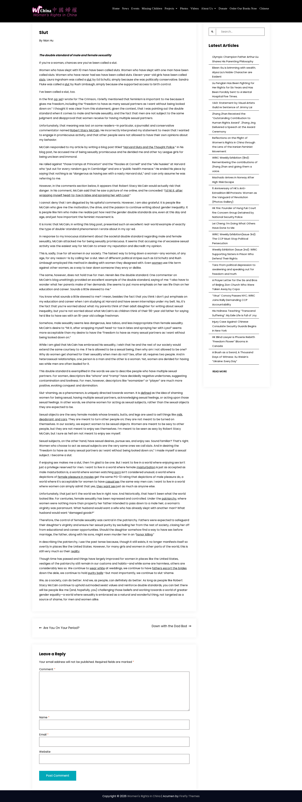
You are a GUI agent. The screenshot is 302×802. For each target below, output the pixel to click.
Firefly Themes (189, 796)
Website (45, 752)
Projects (169, 8)
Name (44, 717)
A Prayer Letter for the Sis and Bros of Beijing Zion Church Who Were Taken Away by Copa (234, 284)
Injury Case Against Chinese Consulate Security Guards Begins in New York (234, 326)
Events (135, 8)
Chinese (264, 8)
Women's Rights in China (144, 796)
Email (44, 735)
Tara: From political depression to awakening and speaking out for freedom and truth (234, 269)
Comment (47, 669)
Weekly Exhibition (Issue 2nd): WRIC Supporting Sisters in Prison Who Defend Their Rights (234, 254)
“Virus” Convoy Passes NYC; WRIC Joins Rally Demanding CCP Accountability (233, 300)
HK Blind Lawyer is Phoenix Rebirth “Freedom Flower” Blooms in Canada (233, 341)
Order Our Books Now (243, 8)
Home (116, 8)
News (125, 8)
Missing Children (152, 8)
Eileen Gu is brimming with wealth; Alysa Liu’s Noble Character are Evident (234, 72)
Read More (220, 371)
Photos (184, 8)
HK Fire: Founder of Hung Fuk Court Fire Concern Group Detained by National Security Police (234, 212)
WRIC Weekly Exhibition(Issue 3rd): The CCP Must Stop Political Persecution (234, 238)
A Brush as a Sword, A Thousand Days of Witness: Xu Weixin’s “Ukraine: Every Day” (232, 356)
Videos (194, 8)
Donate (223, 8)
